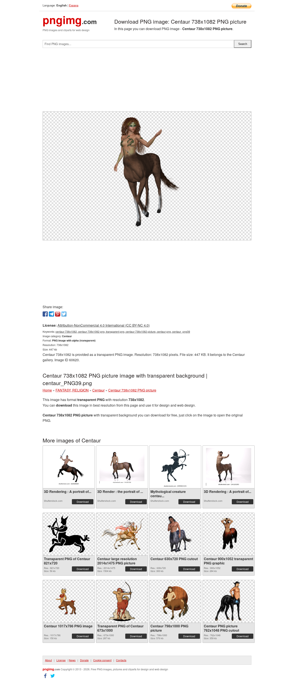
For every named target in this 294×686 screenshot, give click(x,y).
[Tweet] (64, 314)
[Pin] (57, 314)
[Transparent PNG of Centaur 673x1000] (122, 601)
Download (83, 501)
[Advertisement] (147, 81)
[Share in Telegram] (51, 314)
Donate (84, 660)
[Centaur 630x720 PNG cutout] (175, 534)
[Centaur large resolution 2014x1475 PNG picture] (122, 534)
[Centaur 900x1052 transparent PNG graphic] (228, 534)
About (48, 660)
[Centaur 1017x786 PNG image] (68, 601)
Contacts (121, 660)
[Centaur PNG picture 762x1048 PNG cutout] (228, 601)
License (61, 660)
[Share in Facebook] (45, 314)
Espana (73, 5)
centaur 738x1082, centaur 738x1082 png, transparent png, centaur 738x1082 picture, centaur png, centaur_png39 (123, 331)
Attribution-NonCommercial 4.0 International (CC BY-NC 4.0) (103, 325)
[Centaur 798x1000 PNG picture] (175, 601)
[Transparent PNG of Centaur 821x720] (68, 534)
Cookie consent (102, 660)
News (72, 660)
